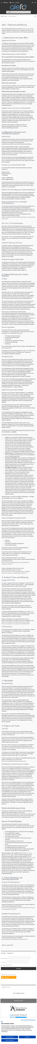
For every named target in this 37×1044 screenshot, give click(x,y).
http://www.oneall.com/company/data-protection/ (14, 571)
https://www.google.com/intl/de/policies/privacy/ (14, 622)
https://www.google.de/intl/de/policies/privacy (13, 761)
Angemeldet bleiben (7, 965)
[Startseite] (18, 7)
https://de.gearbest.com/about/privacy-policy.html (14, 939)
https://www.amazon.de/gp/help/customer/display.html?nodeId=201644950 (15, 563)
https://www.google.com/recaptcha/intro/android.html (15, 623)
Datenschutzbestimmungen (28, 1020)
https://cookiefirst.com (25, 778)
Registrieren (10, 953)
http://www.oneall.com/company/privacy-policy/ (13, 573)
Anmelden (3, 953)
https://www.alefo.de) (28, 28)
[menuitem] (6, 2)
